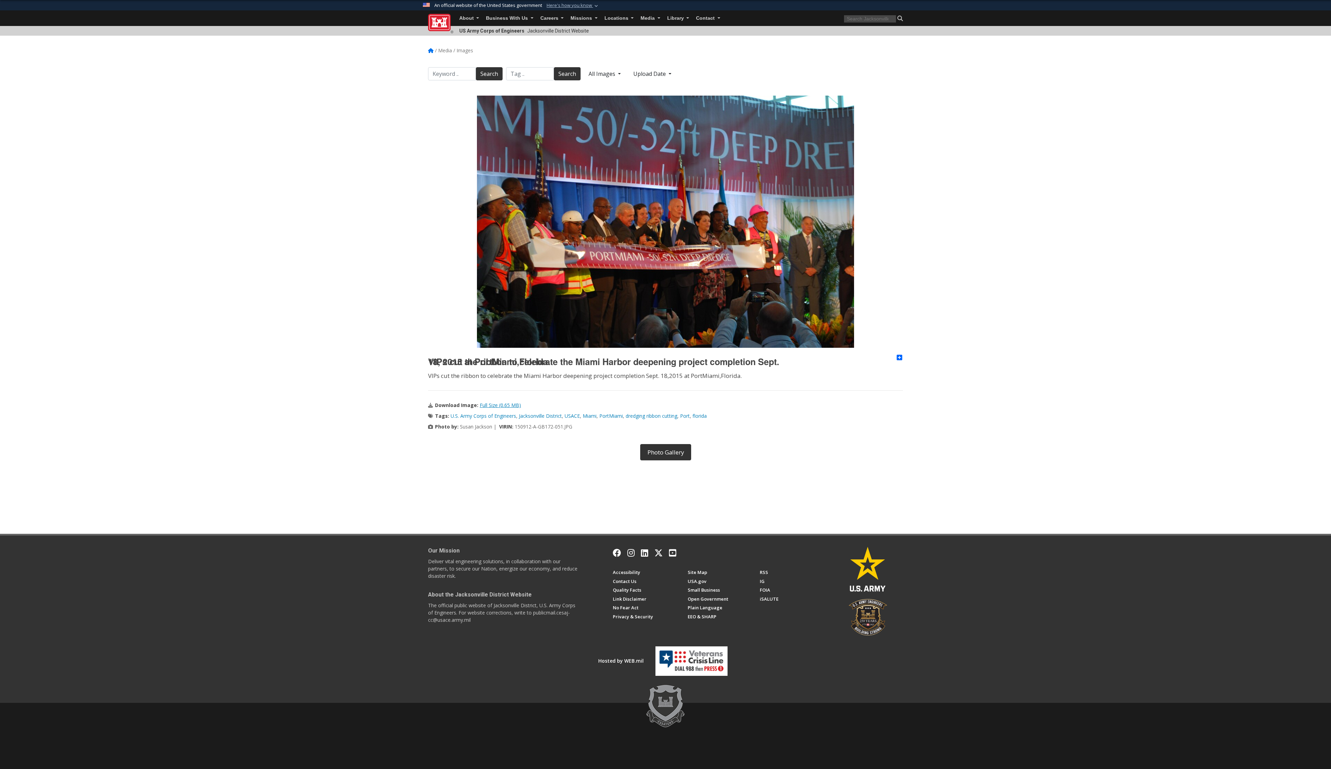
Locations (617, 18)
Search (489, 74)
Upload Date (650, 74)
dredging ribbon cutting (651, 416)
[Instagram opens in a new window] (631, 553)
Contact (706, 18)
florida (700, 416)
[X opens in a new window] (658, 553)
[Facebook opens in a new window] (617, 553)
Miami (590, 416)
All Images (603, 74)
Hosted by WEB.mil (621, 660)
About (467, 18)
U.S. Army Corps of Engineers (483, 416)
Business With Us (507, 18)
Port (685, 416)
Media (648, 18)
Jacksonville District (540, 416)
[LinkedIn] (644, 553)
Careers (550, 18)
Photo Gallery (665, 452)
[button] (573, 5)
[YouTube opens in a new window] (672, 553)
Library (676, 18)
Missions (582, 18)
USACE (572, 416)
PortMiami (611, 416)
